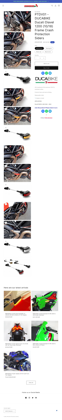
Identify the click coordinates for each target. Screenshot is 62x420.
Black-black (39, 48)
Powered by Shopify (15, 416)
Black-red (38, 51)
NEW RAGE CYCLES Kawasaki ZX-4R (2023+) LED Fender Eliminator (44, 314)
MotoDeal (9, 416)
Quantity (37, 55)
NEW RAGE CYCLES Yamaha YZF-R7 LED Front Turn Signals (17, 374)
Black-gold (49, 48)
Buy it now (46, 68)
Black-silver (48, 51)
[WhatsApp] (46, 73)
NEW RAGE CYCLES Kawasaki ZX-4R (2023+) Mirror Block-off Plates (44, 344)
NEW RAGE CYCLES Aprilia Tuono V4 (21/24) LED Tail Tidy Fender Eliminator (16, 344)
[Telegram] (50, 73)
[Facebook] (42, 73)
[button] (3, 5)
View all (31, 382)
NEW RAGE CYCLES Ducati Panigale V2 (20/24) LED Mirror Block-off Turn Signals (16, 314)
